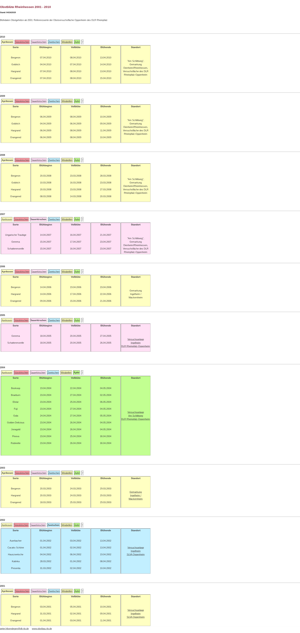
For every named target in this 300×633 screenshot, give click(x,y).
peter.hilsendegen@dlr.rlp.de (14, 628)
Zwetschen (54, 42)
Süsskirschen (22, 42)
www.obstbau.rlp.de (42, 628)
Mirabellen (67, 42)
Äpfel (77, 42)
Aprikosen (7, 219)
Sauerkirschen (38, 42)
